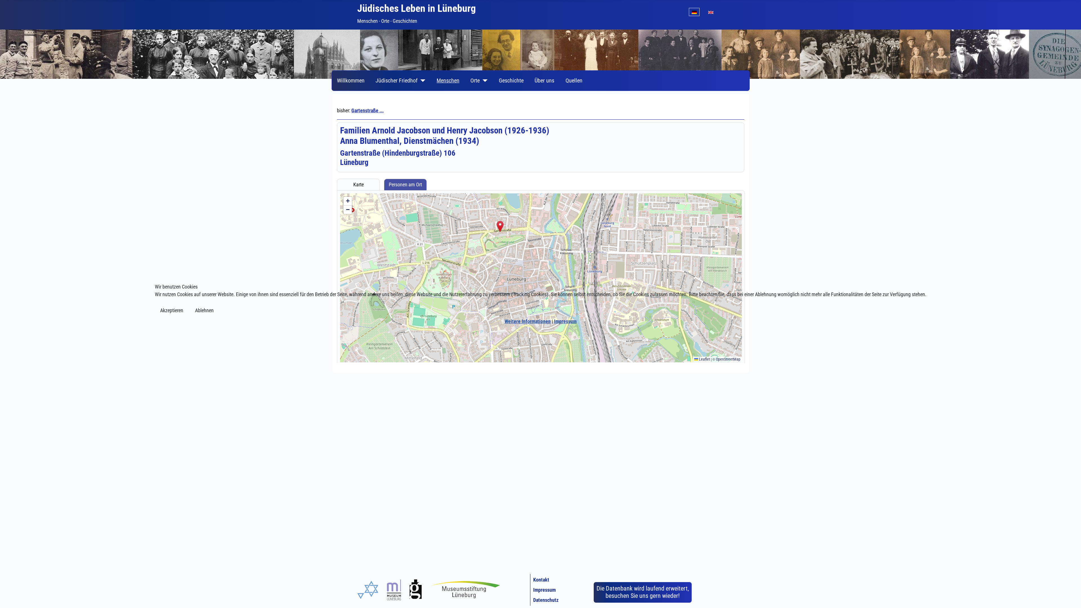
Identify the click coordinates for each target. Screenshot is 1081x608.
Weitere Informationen (527, 321)
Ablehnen (204, 310)
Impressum (565, 321)
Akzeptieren (171, 310)
